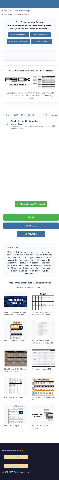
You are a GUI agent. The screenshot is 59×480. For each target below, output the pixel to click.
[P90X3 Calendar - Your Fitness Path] (43, 387)
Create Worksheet (18, 35)
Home (4, 11)
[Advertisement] (29, 166)
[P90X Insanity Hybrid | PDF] (16, 387)
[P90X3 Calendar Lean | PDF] (16, 330)
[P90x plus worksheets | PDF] (43, 358)
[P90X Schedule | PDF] (16, 415)
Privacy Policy (16, 466)
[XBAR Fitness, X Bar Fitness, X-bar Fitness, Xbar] (16, 358)
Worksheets (12, 450)
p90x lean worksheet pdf (20, 11)
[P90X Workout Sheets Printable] (43, 415)
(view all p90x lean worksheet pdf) (29, 287)
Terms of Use (16, 457)
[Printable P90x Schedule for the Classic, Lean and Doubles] (43, 330)
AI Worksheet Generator (23, 268)
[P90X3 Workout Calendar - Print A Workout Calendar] (43, 302)
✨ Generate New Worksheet (31, 204)
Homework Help (40, 35)
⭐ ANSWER (31, 234)
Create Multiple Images (18, 41)
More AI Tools (41, 41)
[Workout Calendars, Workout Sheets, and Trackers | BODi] (16, 302)
